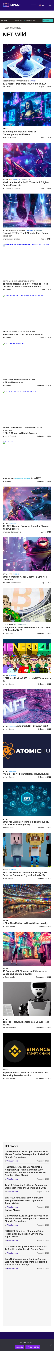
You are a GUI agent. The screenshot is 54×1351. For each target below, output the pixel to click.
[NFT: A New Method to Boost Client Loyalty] (27, 917)
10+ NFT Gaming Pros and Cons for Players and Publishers (25, 527)
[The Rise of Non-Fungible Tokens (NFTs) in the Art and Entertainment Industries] (27, 244)
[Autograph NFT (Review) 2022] (27, 722)
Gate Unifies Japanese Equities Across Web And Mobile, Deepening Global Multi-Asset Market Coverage (26, 1262)
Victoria (8, 87)
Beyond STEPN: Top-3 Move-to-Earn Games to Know (26, 234)
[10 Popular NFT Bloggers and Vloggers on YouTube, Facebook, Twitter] (27, 965)
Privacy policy (33, 1347)
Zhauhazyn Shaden (12, 188)
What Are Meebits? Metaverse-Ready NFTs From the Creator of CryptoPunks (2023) (25, 874)
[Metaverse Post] (12, 5)
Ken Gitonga (9, 684)
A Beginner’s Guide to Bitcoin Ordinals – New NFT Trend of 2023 (26, 628)
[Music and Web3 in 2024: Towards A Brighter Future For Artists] (27, 176)
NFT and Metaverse (13, 382)
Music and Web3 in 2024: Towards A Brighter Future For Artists (26, 183)
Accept (19, 1347)
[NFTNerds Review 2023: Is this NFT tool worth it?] (27, 672)
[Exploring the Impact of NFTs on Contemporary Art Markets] (27, 125)
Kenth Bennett (10, 138)
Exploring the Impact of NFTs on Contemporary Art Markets (20, 133)
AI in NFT (36, 478)
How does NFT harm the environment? (23, 334)
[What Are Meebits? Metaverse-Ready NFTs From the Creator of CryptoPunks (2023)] (27, 866)
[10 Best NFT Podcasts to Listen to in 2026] (27, 77)
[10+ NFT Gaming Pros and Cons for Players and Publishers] (27, 520)
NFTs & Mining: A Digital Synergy (20, 433)
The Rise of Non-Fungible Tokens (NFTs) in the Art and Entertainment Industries (25, 285)
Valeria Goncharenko (13, 532)
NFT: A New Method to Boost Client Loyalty (25, 923)
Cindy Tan (9, 633)
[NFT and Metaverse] (14, 343)
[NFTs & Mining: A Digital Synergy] (20, 391)
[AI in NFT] (8, 441)
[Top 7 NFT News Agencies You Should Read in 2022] (27, 1015)
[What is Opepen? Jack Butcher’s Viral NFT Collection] (27, 570)
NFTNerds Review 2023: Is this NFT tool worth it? (27, 679)
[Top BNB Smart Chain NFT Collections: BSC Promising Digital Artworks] (27, 1066)
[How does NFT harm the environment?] (23, 295)
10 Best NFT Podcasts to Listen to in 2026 (25, 84)
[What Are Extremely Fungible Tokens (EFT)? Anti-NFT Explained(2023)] (27, 815)
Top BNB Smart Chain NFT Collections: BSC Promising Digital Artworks (26, 1074)
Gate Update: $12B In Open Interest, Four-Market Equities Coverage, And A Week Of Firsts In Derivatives (26, 1154)
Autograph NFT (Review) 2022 (32, 726)
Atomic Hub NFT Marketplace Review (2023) (26, 774)
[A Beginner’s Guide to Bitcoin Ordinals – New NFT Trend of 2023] (27, 621)
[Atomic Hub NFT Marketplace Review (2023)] (27, 767)
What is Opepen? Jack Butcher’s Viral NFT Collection (25, 578)
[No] (50, 1345)
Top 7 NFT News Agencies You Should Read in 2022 (26, 1023)
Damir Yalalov (10, 926)
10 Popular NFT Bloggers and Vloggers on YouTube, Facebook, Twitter (25, 972)
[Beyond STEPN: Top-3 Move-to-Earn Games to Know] (27, 227)
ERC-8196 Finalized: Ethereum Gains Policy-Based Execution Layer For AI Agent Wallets (24, 1200)
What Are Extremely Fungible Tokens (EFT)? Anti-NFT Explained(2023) (26, 823)
